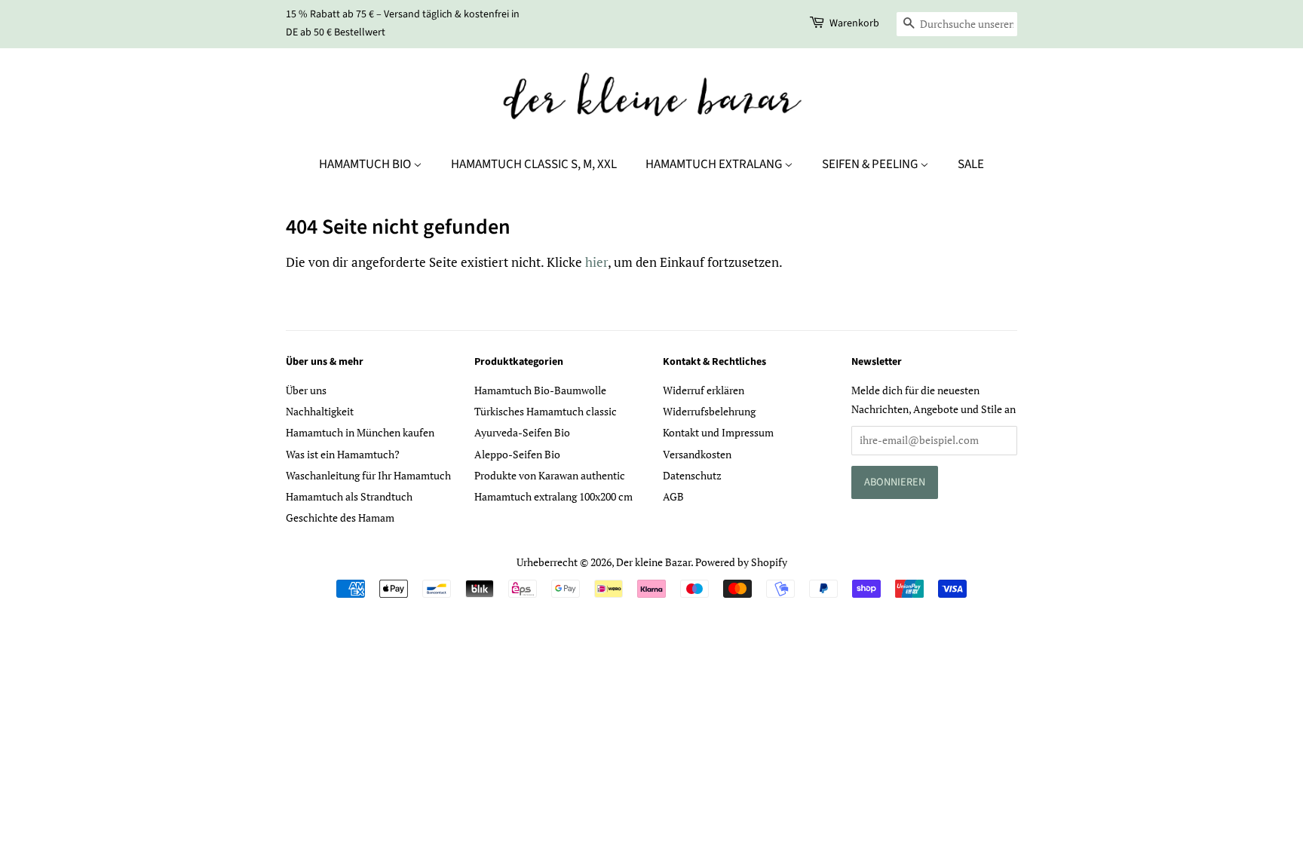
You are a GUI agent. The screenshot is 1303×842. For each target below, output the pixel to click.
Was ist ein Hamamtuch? (343, 454)
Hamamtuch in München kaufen (360, 432)
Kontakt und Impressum (718, 432)
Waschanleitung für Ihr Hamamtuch (368, 475)
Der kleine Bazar (653, 562)
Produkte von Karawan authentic (549, 475)
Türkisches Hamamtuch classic (545, 411)
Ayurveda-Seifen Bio (522, 432)
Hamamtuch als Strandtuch (349, 496)
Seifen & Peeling (871, 164)
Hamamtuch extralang (714, 164)
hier (596, 262)
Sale (971, 164)
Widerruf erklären (703, 390)
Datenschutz (692, 475)
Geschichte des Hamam (340, 517)
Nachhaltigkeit (320, 411)
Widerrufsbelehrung (709, 411)
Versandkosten (697, 454)
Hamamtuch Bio (366, 164)
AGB (673, 496)
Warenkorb (854, 23)
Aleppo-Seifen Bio (517, 454)
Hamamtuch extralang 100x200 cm (553, 496)
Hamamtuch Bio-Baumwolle (540, 390)
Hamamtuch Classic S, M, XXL (534, 164)
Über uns (306, 390)
